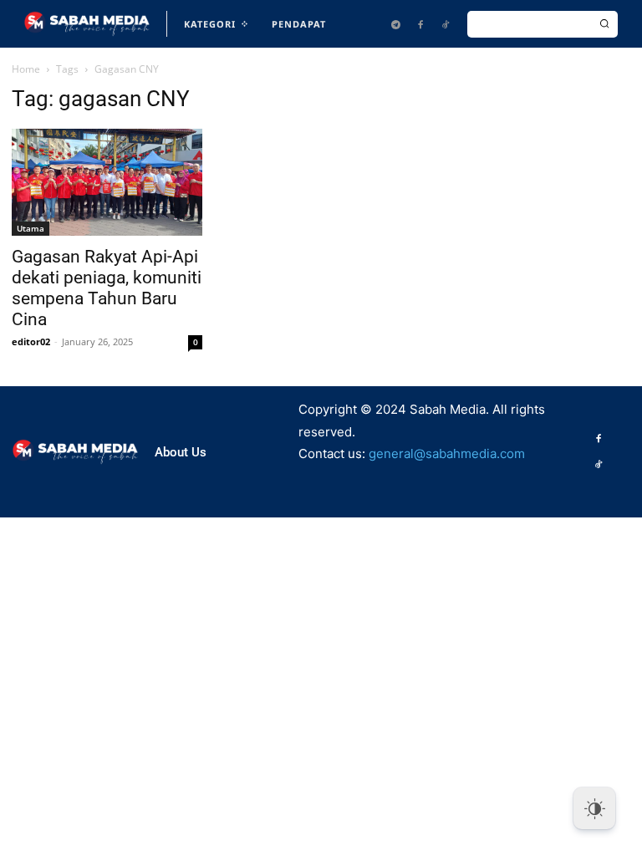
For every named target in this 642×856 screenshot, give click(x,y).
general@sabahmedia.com (447, 453)
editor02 (31, 341)
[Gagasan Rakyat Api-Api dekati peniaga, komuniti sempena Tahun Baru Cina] (107, 182)
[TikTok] (445, 24)
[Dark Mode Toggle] (594, 808)
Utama (30, 228)
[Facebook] (420, 24)
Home (26, 69)
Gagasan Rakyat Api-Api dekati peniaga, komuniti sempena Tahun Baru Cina (106, 288)
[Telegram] (395, 24)
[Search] (604, 24)
